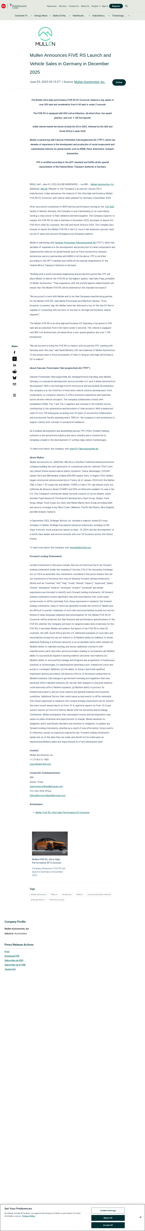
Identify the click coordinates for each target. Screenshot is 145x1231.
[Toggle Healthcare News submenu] (89, 15)
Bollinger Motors (38, 900)
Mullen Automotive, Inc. (89, 82)
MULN (43, 189)
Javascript (10, 969)
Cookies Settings (108, 1210)
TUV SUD (109, 206)
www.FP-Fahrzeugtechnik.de (84, 448)
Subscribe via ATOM (15, 964)
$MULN (54, 894)
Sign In (105, 6)
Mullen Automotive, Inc (102, 184)
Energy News (40, 15)
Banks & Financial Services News (60, 15)
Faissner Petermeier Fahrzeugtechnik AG (75, 242)
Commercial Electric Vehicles (99, 894)
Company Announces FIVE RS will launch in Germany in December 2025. (48, 872)
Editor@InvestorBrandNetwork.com (48, 795)
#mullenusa (67, 894)
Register (116, 6)
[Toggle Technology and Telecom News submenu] (128, 15)
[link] (52, 6)
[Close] (140, 1217)
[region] (72, 1217)
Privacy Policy (28, 1216)
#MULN (79, 894)
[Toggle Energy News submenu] (50, 15)
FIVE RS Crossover (56, 900)
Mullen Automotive (38, 894)
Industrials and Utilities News (99, 15)
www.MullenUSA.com (80, 547)
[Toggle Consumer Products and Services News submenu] (31, 15)
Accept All (108, 1225)
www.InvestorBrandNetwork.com (46, 786)
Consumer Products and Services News (22, 15)
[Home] (14, 6)
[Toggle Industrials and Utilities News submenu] (109, 15)
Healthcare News (80, 15)
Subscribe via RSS (14, 960)
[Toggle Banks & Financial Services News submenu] (69, 15)
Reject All (108, 1218)
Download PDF (12, 956)
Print (7, 951)
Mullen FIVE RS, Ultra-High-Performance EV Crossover (62, 812)
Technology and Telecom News (119, 15)
